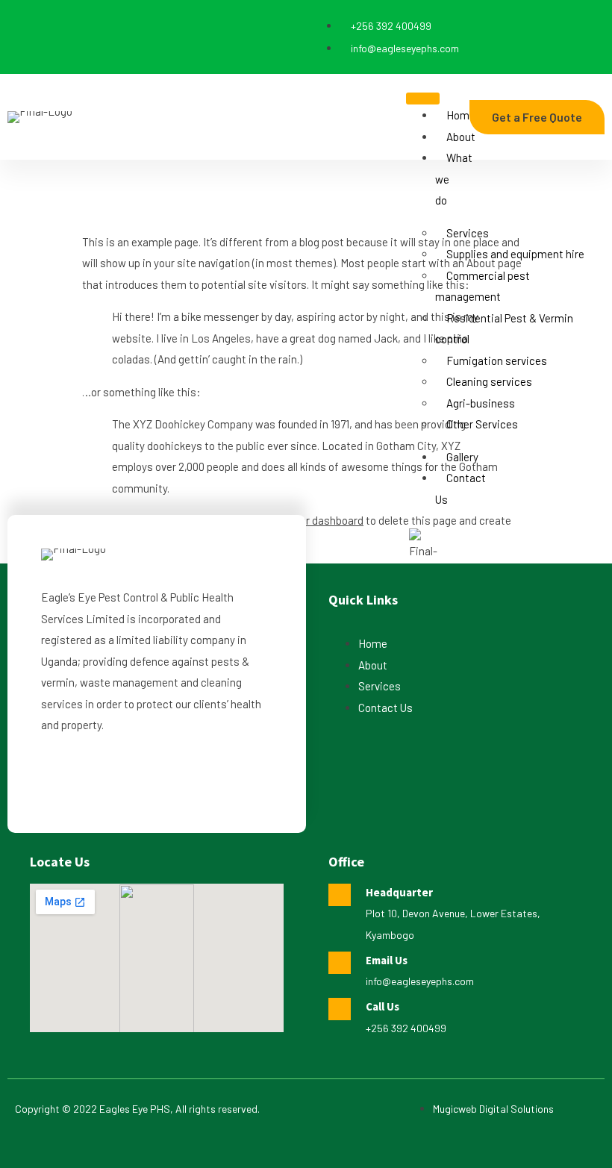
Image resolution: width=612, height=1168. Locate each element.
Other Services (482, 424)
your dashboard (326, 520)
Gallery (462, 456)
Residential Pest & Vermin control (504, 328)
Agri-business (480, 403)
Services (467, 233)
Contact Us (460, 488)
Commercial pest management (482, 286)
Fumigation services (496, 360)
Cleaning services (489, 381)
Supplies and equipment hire (515, 253)
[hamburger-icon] (423, 98)
